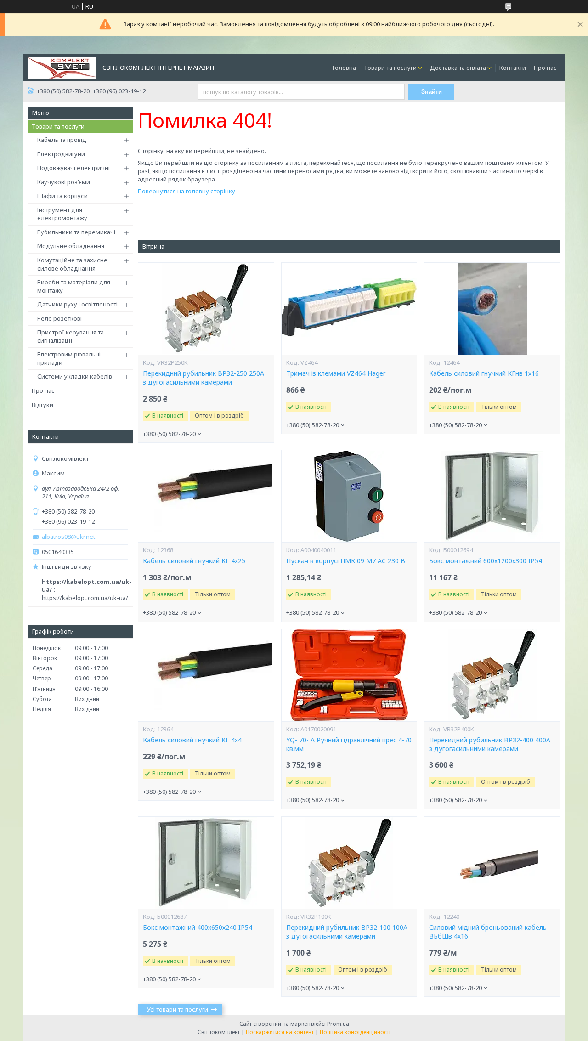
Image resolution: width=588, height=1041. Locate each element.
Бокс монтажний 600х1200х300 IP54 (485, 561)
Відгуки (42, 405)
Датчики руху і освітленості (77, 304)
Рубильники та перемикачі (76, 232)
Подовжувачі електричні (73, 168)
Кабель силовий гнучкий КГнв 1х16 (484, 373)
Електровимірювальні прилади (69, 358)
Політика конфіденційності (355, 1032)
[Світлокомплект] (62, 67)
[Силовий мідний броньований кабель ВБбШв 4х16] (492, 863)
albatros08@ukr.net (68, 537)
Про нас (545, 67)
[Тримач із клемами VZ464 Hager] (349, 309)
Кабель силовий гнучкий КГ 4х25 (194, 561)
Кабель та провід (61, 140)
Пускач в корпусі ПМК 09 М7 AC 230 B (345, 561)
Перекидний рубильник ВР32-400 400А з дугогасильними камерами (489, 744)
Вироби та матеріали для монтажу (73, 286)
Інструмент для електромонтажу (62, 214)
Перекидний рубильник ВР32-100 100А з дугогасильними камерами (346, 931)
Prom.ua (338, 1024)
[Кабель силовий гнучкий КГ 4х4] (205, 675)
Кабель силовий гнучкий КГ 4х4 (192, 740)
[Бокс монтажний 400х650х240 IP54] (205, 863)
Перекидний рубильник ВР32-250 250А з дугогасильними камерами (203, 377)
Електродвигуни (61, 154)
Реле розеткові (59, 318)
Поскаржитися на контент (280, 1032)
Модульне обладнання (70, 246)
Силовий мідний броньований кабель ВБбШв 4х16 (488, 931)
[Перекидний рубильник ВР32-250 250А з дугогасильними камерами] (205, 309)
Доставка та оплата (458, 67)
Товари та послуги (390, 67)
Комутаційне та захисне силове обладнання (72, 264)
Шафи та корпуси (62, 196)
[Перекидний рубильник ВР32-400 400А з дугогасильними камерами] (492, 675)
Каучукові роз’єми (63, 182)
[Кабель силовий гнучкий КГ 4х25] (205, 496)
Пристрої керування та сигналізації (70, 336)
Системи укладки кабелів (74, 376)
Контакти (512, 67)
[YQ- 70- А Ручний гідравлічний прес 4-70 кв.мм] (349, 675)
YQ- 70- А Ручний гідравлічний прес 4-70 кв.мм (349, 744)
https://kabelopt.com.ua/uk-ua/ (85, 598)
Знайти (431, 91)
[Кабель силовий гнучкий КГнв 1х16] (492, 309)
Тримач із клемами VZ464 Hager (335, 373)
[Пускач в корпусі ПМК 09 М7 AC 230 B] (349, 496)
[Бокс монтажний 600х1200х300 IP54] (492, 496)
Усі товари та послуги (177, 1009)
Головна (344, 67)
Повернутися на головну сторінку (186, 191)
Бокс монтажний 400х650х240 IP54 (197, 927)
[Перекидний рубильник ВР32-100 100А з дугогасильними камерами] (349, 863)
